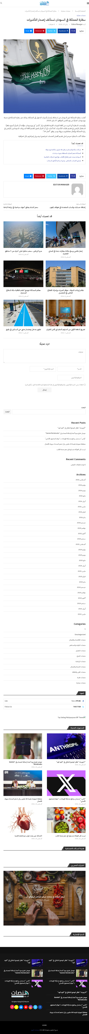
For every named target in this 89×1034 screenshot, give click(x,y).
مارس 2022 (82, 614)
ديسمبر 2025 (81, 523)
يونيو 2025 (82, 555)
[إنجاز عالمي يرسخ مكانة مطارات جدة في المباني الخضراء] (66, 234)
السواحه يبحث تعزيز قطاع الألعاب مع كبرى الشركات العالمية (62, 157)
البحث (83, 407)
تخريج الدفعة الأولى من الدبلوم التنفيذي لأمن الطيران (65, 329)
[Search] (1, 3)
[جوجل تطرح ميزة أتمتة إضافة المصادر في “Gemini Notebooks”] (22, 746)
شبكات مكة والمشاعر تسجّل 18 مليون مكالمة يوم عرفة (63, 149)
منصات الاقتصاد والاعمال (77, 640)
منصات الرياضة (81, 661)
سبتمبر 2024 (81, 603)
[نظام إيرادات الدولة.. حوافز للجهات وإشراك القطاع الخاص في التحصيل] (66, 274)
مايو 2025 (82, 560)
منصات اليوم (35, 1030)
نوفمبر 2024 (82, 592)
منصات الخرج (81, 656)
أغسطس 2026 (81, 480)
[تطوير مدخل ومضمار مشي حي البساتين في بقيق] (23, 313)
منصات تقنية (81, 677)
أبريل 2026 (82, 501)
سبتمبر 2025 (81, 539)
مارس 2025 (82, 571)
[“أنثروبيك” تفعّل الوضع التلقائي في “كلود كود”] (66, 746)
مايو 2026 (82, 496)
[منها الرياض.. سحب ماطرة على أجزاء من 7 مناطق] (23, 234)
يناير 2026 (82, 517)
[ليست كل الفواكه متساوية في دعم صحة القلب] (66, 820)
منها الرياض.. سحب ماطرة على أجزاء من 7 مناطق (23, 251)
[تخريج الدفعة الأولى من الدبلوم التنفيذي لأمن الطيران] (66, 313)
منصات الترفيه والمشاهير (78, 645)
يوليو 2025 (82, 549)
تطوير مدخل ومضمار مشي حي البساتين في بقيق (23, 329)
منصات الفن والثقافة (79, 672)
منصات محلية (65, 11)
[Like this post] (72, 31)
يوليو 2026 (82, 485)
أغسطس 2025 (81, 544)
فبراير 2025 (82, 576)
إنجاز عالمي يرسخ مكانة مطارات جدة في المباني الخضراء (66, 252)
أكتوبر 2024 (82, 598)
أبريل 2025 (82, 566)
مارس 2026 (82, 506)
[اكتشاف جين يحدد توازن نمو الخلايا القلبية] (22, 820)
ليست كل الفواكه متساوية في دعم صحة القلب (71, 449)
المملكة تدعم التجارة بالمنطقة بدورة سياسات (66, 153)
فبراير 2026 (82, 512)
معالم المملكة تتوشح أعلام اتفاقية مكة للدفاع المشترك (23, 291)
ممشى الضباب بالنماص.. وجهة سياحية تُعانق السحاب (64, 160)
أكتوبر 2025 (82, 533)
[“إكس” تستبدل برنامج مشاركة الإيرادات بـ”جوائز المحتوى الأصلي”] (66, 783)
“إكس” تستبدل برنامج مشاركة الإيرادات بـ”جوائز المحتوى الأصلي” (65, 438)
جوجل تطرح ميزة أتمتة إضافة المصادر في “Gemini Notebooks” (65, 433)
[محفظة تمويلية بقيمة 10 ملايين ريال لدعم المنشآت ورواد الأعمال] (22, 783)
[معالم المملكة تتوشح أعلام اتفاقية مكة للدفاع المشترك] (23, 274)
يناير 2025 (82, 582)
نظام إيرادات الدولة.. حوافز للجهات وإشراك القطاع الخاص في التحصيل (66, 291)
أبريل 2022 (82, 609)
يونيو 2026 (82, 490)
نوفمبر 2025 (82, 528)
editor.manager (77, 24)
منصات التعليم (81, 650)
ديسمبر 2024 (81, 587)
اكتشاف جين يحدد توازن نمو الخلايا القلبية (28, 836)
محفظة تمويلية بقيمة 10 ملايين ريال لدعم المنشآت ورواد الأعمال (65, 444)
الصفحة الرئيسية (80, 11)
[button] (5, 898)
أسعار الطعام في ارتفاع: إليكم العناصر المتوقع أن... (44, 896)
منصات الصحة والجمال (78, 667)
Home (44, 1025)
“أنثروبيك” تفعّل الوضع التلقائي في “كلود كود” (71, 428)
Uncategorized (80, 634)
